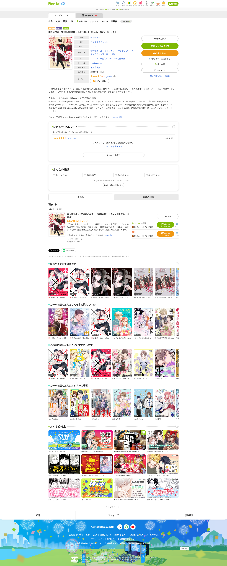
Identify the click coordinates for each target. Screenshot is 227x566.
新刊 (38, 515)
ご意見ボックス (136, 534)
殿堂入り (104, 58)
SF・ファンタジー (108, 50)
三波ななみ (116, 419)
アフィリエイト (97, 539)
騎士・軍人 (111, 54)
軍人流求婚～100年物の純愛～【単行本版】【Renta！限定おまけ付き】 (98, 216)
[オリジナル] (82, 21)
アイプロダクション (99, 41)
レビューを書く (100, 81)
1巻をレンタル (160, 45)
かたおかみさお (75, 419)
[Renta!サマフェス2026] (63, 3)
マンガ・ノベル (61, 15)
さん (72, 138)
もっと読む (118, 117)
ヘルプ (87, 534)
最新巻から (61, 209)
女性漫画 (94, 50)
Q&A (95, 534)
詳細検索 (189, 515)
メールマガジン (152, 534)
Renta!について (74, 534)
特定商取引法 (82, 543)
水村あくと (95, 419)
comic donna (96, 62)
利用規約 (110, 539)
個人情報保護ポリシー (127, 539)
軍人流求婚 (95, 67)
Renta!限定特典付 (117, 58)
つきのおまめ (53, 419)
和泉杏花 (158, 419)
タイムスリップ (97, 54)
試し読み (168, 216)
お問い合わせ (105, 534)
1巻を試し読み (160, 38)
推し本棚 (161, 64)
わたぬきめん (138, 419)
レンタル (94, 58)
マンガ (93, 46)
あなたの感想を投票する (112, 185)
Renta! (50, 256)
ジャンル (125, 21)
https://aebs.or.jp (85, 561)
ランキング (113, 515)
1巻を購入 (160, 53)
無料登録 (174, 4)
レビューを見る (112, 155)
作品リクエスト (120, 534)
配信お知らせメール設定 (160, 75)
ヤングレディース (126, 50)
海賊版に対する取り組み (129, 543)
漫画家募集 (111, 543)
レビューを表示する (113, 146)
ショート (91, 15)
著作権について (97, 543)
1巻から (51, 209)
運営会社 (146, 543)
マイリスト (161, 70)
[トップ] (54, 3)
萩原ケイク (95, 37)
